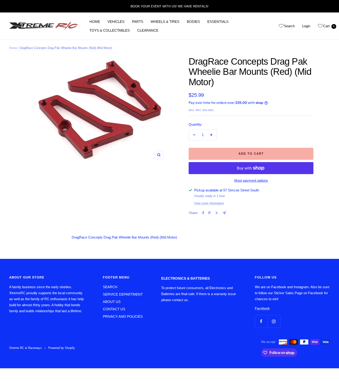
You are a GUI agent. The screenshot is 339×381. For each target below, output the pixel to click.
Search (289, 26)
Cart (328, 26)
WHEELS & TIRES (165, 22)
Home (13, 48)
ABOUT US (112, 302)
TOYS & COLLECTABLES (109, 30)
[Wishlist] (281, 26)
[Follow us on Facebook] (261, 321)
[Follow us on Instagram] (274, 321)
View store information (209, 203)
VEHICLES (116, 22)
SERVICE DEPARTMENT (123, 294)
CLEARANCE (147, 30)
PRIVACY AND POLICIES (123, 316)
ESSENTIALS (218, 22)
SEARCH (110, 287)
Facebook (262, 308)
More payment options (251, 180)
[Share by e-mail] (224, 213)
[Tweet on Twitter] (217, 213)
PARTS (137, 22)
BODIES (193, 22)
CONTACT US (114, 309)
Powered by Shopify (61, 348)
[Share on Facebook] (203, 213)
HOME (94, 22)
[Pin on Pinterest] (209, 213)
